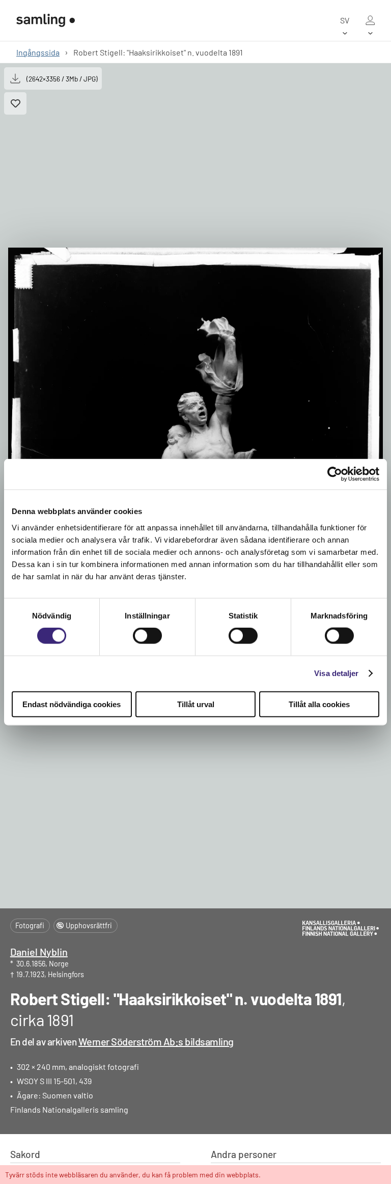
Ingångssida (38, 52)
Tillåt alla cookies (319, 703)
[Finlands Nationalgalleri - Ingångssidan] (45, 20)
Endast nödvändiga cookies (71, 703)
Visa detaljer (336, 673)
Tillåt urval (195, 703)
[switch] (147, 636)
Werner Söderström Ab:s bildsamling (156, 1041)
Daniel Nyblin (39, 952)
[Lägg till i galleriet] (15, 103)
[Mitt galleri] (370, 20)
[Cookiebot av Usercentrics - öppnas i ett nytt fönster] (334, 474)
